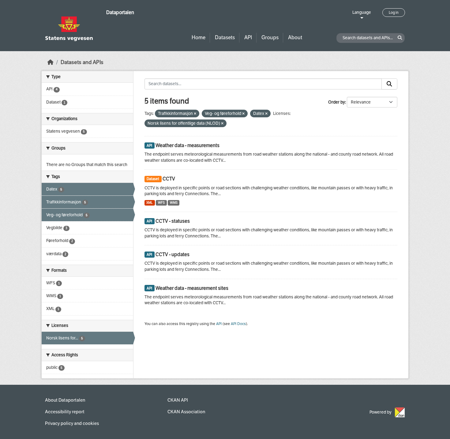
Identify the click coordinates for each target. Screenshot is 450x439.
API (248, 37)
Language (361, 12)
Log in (394, 12)
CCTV (169, 179)
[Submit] (389, 83)
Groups (270, 37)
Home (198, 37)
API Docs (238, 324)
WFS (161, 203)
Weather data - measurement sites (192, 288)
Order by (336, 102)
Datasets (225, 37)
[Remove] (195, 114)
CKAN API (177, 400)
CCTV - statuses (173, 221)
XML (149, 203)
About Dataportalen (65, 400)
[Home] (50, 62)
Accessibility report (64, 411)
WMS (174, 203)
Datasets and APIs (82, 62)
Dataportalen (120, 12)
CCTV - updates (172, 254)
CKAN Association (186, 411)
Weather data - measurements (187, 145)
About (295, 37)
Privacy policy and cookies (72, 423)
